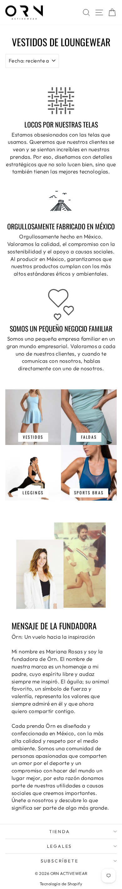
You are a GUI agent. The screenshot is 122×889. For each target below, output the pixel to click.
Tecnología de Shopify (61, 883)
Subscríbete (60, 861)
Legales (59, 846)
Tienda (59, 831)
